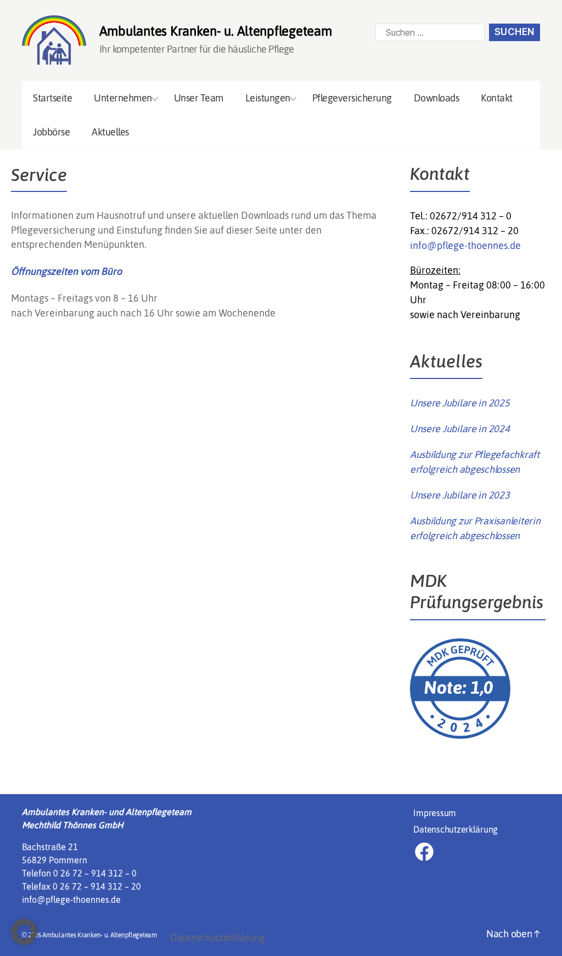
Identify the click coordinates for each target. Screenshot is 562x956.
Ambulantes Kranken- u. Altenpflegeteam (99, 935)
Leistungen (267, 98)
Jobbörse (51, 132)
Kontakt (497, 98)
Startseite (52, 98)
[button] (24, 932)
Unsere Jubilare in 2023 (460, 495)
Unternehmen (123, 98)
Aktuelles (110, 132)
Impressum (434, 813)
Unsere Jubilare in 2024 (460, 428)
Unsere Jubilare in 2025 (460, 403)
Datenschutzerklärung (455, 829)
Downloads (436, 98)
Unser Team (198, 98)
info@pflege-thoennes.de (465, 245)
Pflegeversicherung (352, 98)
